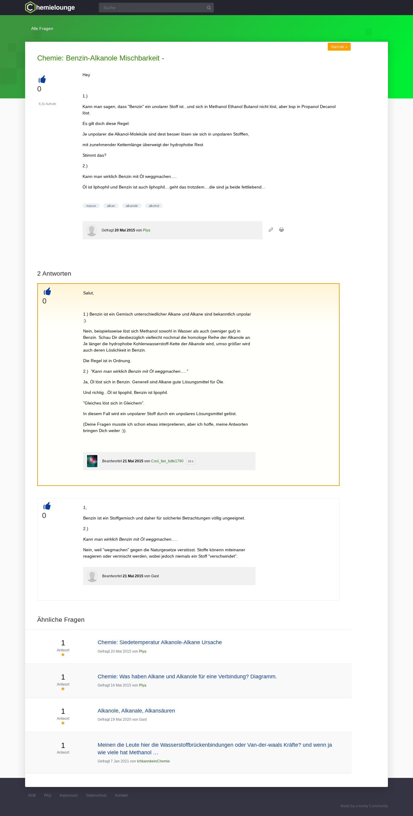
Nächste (339, 47)
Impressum (69, 795)
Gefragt (108, 230)
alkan (111, 206)
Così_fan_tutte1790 (167, 461)
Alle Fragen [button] (42, 28)
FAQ (47, 795)
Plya (146, 230)
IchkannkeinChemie (153, 761)
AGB (32, 795)
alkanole (132, 206)
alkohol (154, 206)
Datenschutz (96, 795)
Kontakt (121, 795)
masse (91, 206)
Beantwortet (112, 461)
